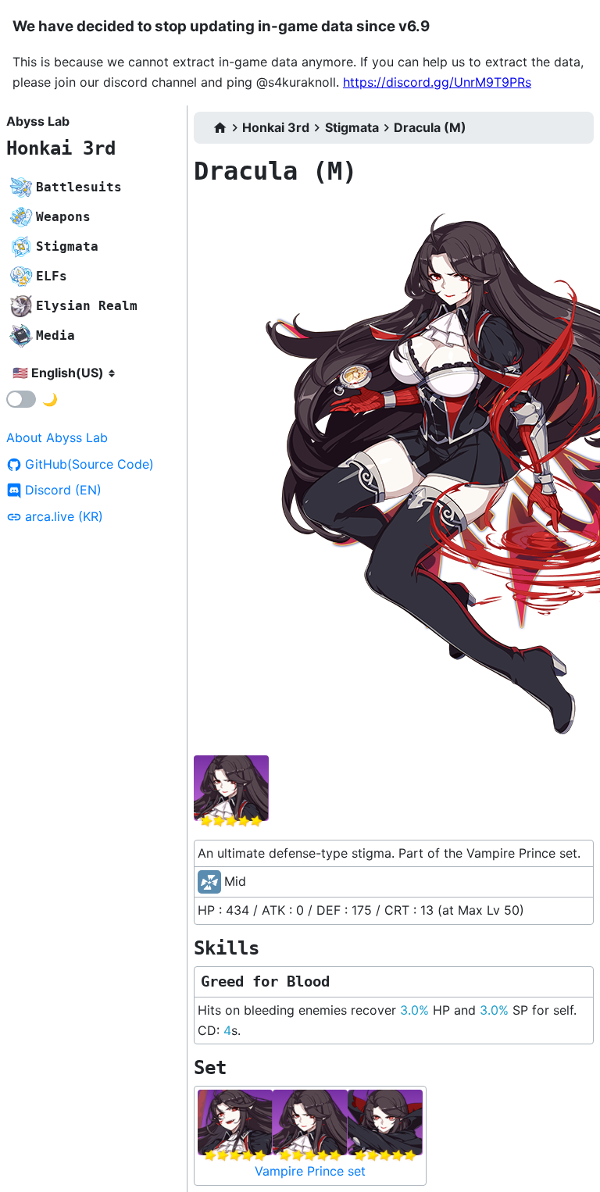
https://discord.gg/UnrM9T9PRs (437, 82)
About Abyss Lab (57, 437)
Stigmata (352, 127)
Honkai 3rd (61, 148)
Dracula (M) (430, 127)
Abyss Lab (38, 121)
